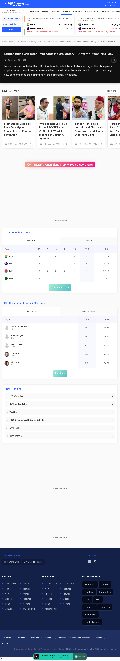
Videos (66, 11)
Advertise (7, 637)
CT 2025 (11, 11)
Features (27, 599)
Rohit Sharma (15, 436)
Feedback (34, 637)
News (45, 11)
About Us (20, 637)
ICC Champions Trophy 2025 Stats (24, 303)
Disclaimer (48, 637)
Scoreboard (32, 11)
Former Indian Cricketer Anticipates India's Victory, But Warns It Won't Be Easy (58, 53)
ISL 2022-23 (51, 583)
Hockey (89, 592)
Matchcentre (51, 609)
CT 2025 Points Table (17, 232)
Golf (87, 599)
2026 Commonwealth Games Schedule (27, 420)
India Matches (11, 24)
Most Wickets (88, 311)
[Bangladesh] (6, 271)
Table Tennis (92, 622)
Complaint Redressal (80, 637)
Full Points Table (60, 287)
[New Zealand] (6, 263)
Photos (55, 11)
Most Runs (31, 311)
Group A (31, 241)
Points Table (91, 11)
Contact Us (7, 643)
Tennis (105, 584)
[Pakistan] (6, 278)
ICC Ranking (29, 609)
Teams (8, 604)
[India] (6, 256)
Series (26, 583)
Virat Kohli (14, 412)
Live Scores (10, 583)
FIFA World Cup (16, 396)
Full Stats (60, 373)
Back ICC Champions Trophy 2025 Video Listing (63, 164)
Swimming (90, 614)
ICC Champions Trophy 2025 (29, 41)
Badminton (105, 592)
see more (111, 91)
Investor (62, 637)
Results (26, 589)
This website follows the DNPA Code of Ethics (35, 649)
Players (26, 604)
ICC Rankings (15, 428)
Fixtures (77, 11)
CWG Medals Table (18, 404)
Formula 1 (90, 584)
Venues (8, 609)
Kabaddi (89, 607)
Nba (98, 599)
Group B (88, 241)
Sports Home (7, 41)
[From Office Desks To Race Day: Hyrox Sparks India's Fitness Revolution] (18, 108)
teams (105, 11)
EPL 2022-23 (69, 583)
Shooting (105, 607)
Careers (98, 637)
